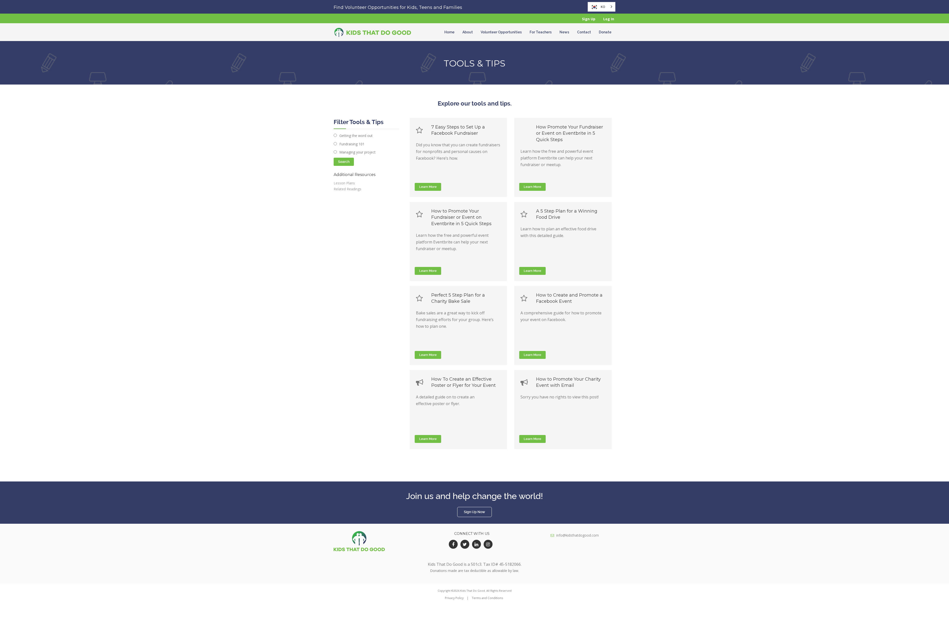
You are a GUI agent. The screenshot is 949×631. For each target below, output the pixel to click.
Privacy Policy (454, 598)
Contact (584, 32)
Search (343, 162)
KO (603, 6)
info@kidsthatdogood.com (577, 535)
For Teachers (541, 32)
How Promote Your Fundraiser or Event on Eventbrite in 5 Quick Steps (569, 133)
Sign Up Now (474, 512)
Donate (605, 32)
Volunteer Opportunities (501, 32)
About (467, 32)
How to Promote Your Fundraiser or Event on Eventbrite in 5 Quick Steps (461, 217)
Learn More (428, 187)
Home (449, 32)
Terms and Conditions (487, 598)
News (564, 32)
